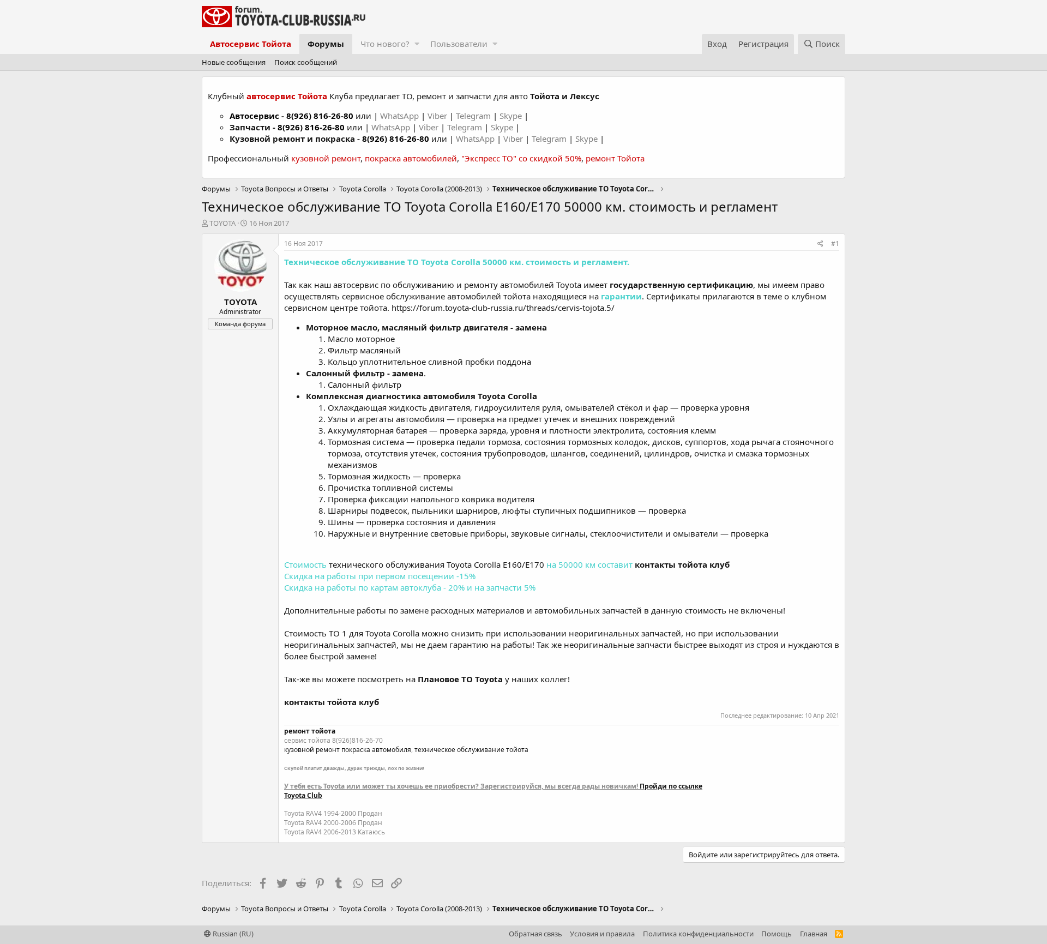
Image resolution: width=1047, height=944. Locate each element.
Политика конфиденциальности (698, 934)
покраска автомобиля (376, 749)
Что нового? (385, 43)
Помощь (776, 934)
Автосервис (254, 115)
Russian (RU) (232, 934)
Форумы (326, 43)
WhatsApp (400, 115)
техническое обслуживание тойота (471, 749)
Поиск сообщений (305, 62)
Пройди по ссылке (671, 786)
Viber (437, 115)
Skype (512, 115)
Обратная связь (535, 934)
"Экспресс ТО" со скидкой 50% (521, 158)
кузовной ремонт (325, 158)
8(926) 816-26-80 (319, 115)
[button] (417, 44)
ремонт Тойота (615, 158)
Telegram (474, 115)
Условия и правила (602, 934)
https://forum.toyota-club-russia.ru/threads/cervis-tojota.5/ (503, 307)
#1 (835, 243)
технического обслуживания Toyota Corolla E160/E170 (436, 564)
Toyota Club (303, 795)
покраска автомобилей (411, 158)
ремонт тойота (309, 731)
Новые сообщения (234, 62)
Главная (813, 934)
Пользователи (459, 43)
